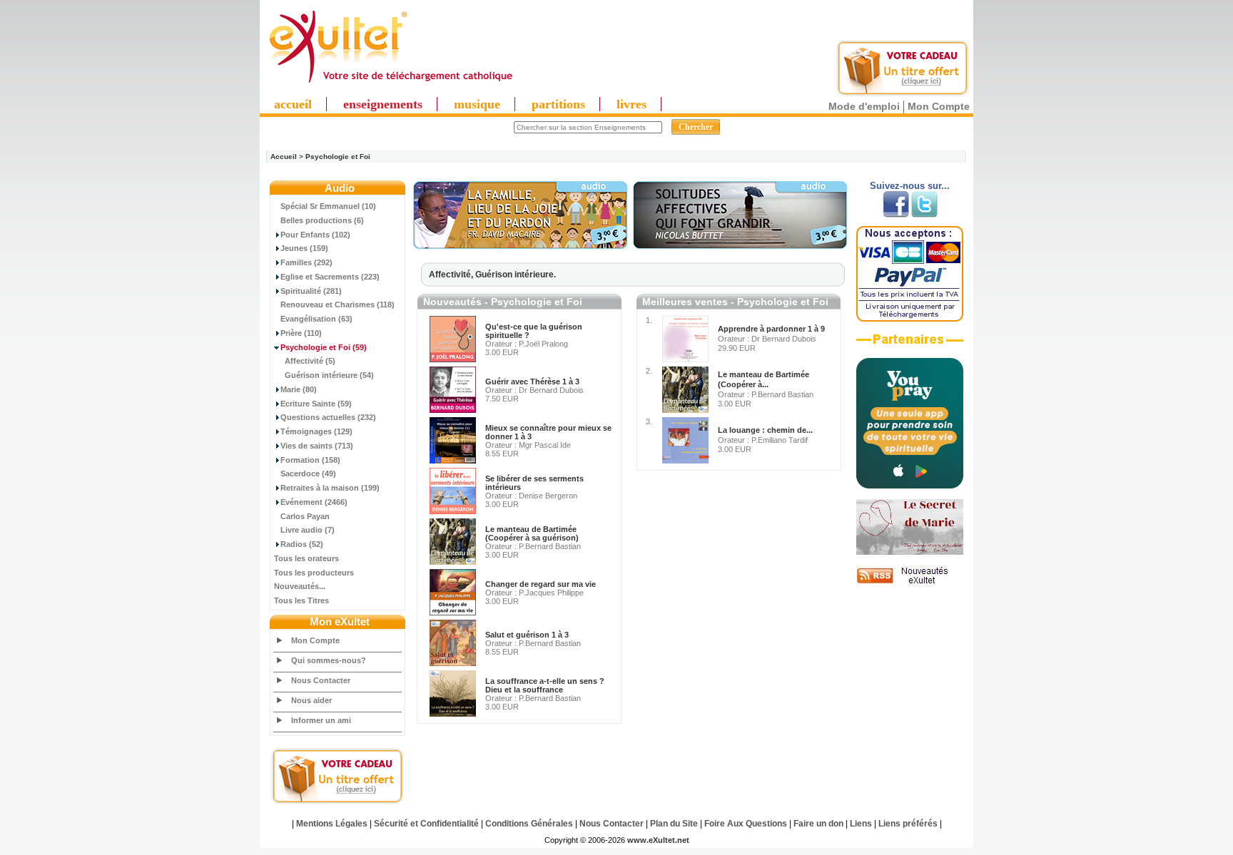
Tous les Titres (301, 600)
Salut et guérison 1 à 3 (527, 634)
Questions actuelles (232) (328, 417)
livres (631, 104)
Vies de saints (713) (316, 445)
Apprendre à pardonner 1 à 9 (771, 328)
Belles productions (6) (322, 220)
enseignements (382, 104)
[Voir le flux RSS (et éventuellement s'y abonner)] (909, 583)
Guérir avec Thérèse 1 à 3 (532, 381)
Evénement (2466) (313, 502)
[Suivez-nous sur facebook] (896, 215)
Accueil (283, 156)
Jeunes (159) (304, 248)
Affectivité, (452, 275)
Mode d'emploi (864, 106)
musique (477, 104)
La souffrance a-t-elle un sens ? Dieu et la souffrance (544, 685)
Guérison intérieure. (515, 275)
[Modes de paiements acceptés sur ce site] (909, 319)
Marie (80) (298, 389)
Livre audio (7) (307, 530)
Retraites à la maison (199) (330, 487)
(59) (323, 347)
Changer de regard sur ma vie (540, 584)
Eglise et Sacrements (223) (330, 276)
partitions (558, 104)
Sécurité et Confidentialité (426, 824)
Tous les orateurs (306, 558)
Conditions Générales (529, 824)
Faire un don (818, 824)
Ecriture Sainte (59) (316, 403)
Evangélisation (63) (316, 318)
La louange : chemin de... (765, 430)
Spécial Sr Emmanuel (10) (328, 206)
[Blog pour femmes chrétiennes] (909, 552)
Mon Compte (939, 106)
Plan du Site (674, 824)
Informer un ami (321, 720)
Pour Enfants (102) (315, 234)
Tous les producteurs (314, 572)
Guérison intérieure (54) (329, 375)
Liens (861, 824)
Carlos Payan (305, 516)
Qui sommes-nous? (328, 660)
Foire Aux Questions (745, 824)
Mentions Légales (331, 824)
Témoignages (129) (316, 431)
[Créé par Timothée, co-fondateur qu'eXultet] (909, 486)
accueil (293, 104)
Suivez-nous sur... (910, 185)
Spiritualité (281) (311, 291)
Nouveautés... (299, 586)
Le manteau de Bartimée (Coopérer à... (763, 379)
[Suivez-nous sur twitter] (924, 215)
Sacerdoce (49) (308, 473)
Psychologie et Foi (337, 156)
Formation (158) (310, 460)
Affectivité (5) (310, 361)
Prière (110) (301, 333)
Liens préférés (908, 824)
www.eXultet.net (658, 840)
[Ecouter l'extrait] (520, 246)
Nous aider (311, 700)
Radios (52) (301, 544)
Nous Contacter (320, 680)
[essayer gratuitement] (903, 94)
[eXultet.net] (390, 83)
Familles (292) (306, 262)
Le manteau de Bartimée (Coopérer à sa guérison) (532, 533)
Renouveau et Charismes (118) (337, 304)
